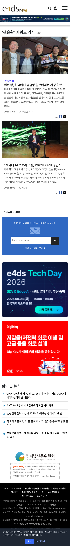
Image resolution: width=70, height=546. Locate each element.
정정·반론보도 (27, 496)
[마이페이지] (55, 8)
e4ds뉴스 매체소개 (12, 488)
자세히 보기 (40, 541)
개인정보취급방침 (31, 488)
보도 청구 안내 (42, 496)
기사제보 (14, 492)
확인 (29, 541)
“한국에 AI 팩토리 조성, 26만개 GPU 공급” (32, 165)
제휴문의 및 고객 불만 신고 (32, 492)
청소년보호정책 (59, 488)
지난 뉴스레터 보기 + (35, 248)
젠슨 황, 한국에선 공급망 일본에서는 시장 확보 (33, 85)
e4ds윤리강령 (53, 492)
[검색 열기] (49, 8)
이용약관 (45, 488)
